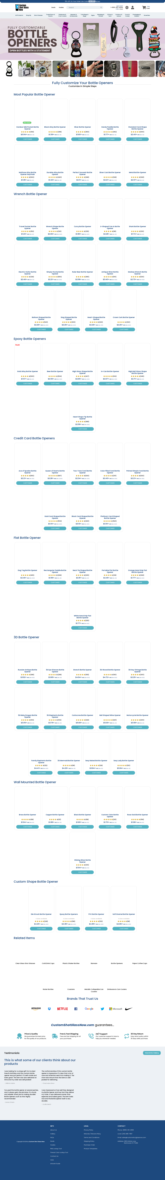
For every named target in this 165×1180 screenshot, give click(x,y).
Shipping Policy (89, 1141)
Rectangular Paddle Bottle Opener (55, 571)
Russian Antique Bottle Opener (27, 671)
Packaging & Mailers (137, 15)
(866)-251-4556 (128, 1130)
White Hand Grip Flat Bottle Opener (82, 617)
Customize (27, 139)
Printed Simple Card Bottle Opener (137, 472)
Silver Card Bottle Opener (110, 172)
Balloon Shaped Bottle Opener (41, 318)
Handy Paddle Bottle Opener (110, 128)
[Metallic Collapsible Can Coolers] (94, 974)
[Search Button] (101, 7)
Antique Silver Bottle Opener (110, 273)
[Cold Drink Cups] (48, 951)
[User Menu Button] (127, 7)
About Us (53, 1130)
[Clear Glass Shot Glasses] (25, 951)
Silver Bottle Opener (82, 127)
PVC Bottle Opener (96, 914)
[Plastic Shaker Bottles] (71, 951)
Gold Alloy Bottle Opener (27, 371)
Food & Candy (127, 15)
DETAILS (98, 1)
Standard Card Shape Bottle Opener (137, 128)
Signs (93, 15)
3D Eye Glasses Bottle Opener (55, 671)
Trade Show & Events (50, 15)
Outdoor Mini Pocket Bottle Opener (27, 128)
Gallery (52, 1134)
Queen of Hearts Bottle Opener (55, 472)
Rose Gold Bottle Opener (137, 815)
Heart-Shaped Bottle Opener (96, 318)
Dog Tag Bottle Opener (27, 570)
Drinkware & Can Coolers (62, 15)
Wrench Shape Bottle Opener (55, 227)
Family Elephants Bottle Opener (41, 761)
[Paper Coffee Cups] (139, 951)
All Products (19, 15)
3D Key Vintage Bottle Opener (137, 671)
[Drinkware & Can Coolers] (117, 974)
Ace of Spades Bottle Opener (27, 472)
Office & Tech (110, 15)
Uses (52, 1160)
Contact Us (54, 1156)
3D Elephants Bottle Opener (55, 716)
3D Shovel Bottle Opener (110, 670)
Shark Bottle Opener (137, 226)
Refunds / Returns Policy (92, 1134)
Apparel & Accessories (73, 15)
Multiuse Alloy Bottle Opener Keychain (27, 173)
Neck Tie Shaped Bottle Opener (82, 571)
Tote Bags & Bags (84, 15)
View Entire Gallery (152, 1053)
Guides (61, 7)
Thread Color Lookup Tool (59, 1152)
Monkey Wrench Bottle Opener (137, 273)
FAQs (52, 1137)
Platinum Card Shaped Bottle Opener (110, 517)
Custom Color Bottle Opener (110, 816)
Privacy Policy (88, 1130)
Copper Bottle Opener (55, 815)
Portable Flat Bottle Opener (110, 571)
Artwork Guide (55, 1164)
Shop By (28, 15)
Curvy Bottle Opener (82, 226)
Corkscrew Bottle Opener (82, 715)
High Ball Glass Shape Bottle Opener (137, 372)
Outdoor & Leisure (118, 15)
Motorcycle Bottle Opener (137, 715)
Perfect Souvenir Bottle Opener (82, 173)
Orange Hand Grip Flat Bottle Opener (137, 571)
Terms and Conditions (91, 1137)
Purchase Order (89, 1145)
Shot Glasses (38, 15)
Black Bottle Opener (82, 815)
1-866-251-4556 (117, 7)
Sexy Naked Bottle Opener (96, 760)
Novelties (147, 15)
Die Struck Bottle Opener (41, 914)
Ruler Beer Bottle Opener (82, 272)
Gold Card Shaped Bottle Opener (55, 517)
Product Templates (90, 1149)
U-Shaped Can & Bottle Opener (110, 227)
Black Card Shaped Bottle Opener (82, 517)
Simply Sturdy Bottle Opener (55, 273)
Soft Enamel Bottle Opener (124, 914)
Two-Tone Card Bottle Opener (82, 472)
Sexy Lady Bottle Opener (124, 760)
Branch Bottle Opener (82, 670)
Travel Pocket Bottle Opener (27, 227)
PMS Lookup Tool (56, 1149)
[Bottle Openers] (117, 951)
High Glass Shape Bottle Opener (82, 372)
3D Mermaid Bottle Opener (69, 760)
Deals (53, 7)
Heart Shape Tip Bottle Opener (82, 418)
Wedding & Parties (100, 15)
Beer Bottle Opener (55, 371)
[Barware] (94, 951)
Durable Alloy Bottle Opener (55, 173)
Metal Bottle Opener (137, 172)
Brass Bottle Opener (27, 815)
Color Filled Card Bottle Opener (110, 472)
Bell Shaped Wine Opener (110, 715)
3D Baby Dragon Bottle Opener (27, 716)
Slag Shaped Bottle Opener (69, 318)
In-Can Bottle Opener (110, 371)
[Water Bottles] (48, 974)
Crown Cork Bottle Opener (124, 317)
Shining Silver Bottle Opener (82, 861)
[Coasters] (71, 974)
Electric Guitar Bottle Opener (27, 273)
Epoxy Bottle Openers (69, 914)
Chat (121, 9)
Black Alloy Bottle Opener (55, 127)
